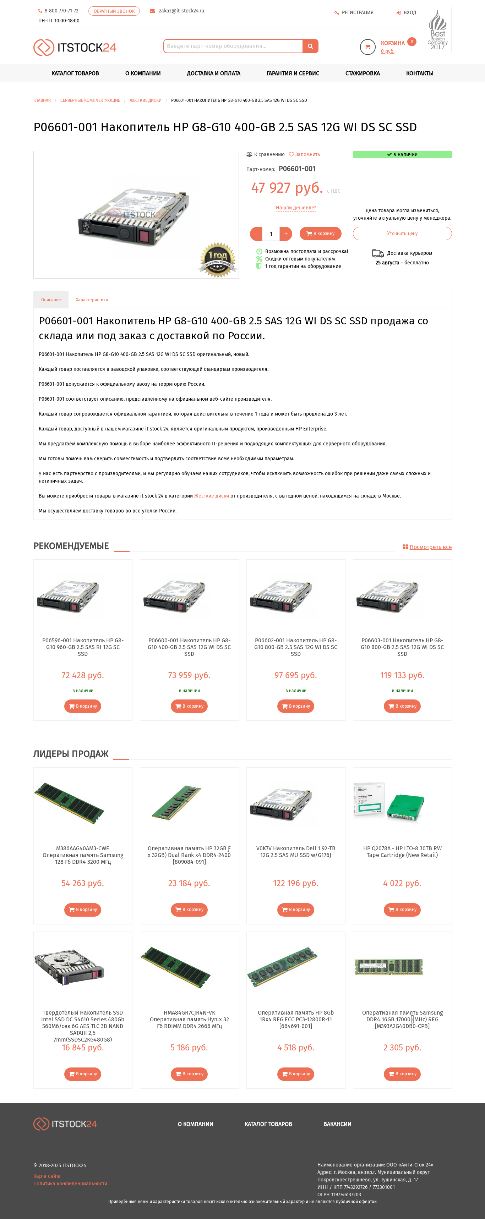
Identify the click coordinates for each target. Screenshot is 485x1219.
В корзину (324, 233)
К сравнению (269, 155)
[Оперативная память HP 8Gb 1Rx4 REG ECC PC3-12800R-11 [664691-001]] (282, 967)
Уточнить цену (402, 233)
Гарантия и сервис (293, 73)
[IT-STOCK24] (65, 1124)
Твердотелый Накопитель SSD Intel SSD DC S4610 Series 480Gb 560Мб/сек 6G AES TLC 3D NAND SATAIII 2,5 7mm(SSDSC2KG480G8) (83, 1019)
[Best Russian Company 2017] (438, 30)
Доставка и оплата (213, 73)
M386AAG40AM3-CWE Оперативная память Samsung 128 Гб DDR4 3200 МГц (83, 855)
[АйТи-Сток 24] (75, 47)
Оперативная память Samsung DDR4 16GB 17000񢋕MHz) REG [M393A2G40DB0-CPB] (402, 1019)
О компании (143, 73)
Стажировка (362, 73)
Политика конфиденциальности (70, 1184)
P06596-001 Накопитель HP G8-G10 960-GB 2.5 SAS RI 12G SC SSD (83, 647)
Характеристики (92, 299)
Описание (51, 299)
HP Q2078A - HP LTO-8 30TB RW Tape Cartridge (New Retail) (402, 851)
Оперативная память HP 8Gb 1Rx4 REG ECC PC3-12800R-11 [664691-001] (296, 1019)
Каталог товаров (268, 1124)
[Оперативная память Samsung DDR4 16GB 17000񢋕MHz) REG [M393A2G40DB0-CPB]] (388, 967)
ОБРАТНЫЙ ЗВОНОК (114, 11)
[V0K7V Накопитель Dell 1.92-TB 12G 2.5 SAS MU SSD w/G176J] (282, 803)
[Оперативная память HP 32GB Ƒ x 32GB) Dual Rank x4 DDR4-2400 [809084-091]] (175, 803)
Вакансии (337, 1124)
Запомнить (307, 155)
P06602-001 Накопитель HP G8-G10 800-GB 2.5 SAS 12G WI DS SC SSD (295, 647)
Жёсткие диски (211, 496)
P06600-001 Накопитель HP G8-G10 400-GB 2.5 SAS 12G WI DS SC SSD (189, 647)
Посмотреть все (431, 547)
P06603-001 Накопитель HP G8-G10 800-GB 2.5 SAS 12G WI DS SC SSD (402, 647)
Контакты (420, 73)
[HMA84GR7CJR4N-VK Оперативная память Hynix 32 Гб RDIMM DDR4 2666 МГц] (175, 967)
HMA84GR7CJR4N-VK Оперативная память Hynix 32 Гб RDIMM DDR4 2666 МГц (189, 1019)
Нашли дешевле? (296, 208)
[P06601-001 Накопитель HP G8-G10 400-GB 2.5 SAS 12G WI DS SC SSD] (136, 215)
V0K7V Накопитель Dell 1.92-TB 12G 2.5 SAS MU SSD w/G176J (296, 851)
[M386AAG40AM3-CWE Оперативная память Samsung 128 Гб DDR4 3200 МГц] (69, 803)
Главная (42, 100)
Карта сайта (47, 1176)
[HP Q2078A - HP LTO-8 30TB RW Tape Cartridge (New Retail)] (388, 803)
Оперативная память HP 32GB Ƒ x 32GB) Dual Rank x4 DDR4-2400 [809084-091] (189, 855)
